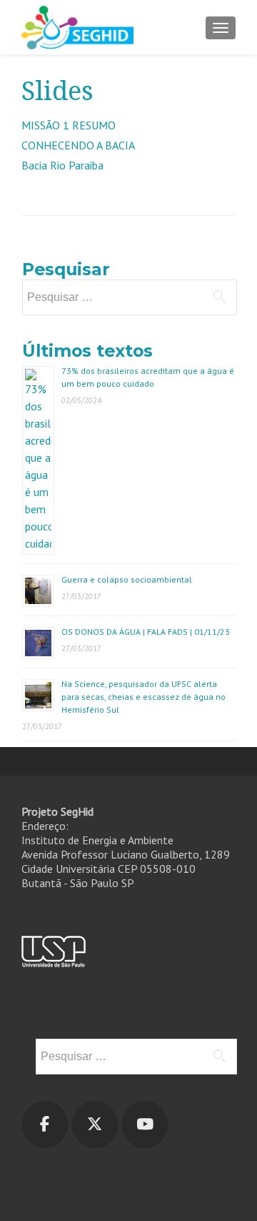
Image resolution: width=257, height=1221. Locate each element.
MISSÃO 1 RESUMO (68, 125)
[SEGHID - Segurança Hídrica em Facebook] (45, 1124)
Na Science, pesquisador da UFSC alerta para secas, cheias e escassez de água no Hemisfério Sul (143, 696)
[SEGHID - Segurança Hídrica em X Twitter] (95, 1124)
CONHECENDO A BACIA (78, 145)
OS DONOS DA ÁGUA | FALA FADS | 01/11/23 (145, 631)
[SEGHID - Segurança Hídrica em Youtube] (145, 1124)
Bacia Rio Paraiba (62, 165)
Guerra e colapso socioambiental (126, 579)
